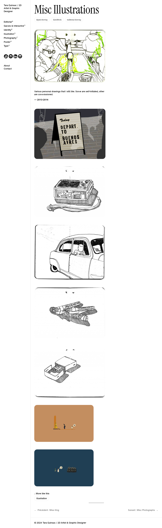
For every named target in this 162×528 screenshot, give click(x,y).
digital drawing (42, 19)
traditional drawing (74, 19)
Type (6, 46)
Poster (7, 42)
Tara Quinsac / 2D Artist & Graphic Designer (12, 8)
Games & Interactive (14, 26)
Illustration (9, 34)
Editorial (8, 22)
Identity (7, 30)
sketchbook (57, 19)
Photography (10, 38)
